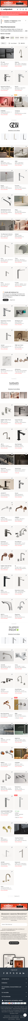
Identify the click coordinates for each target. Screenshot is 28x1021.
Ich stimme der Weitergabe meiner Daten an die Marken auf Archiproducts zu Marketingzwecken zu (12, 930)
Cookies (22, 1016)
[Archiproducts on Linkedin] (23, 973)
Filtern (3, 43)
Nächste (16, 896)
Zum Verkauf (14, 43)
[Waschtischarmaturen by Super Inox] (12, 38)
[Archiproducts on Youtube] (20, 973)
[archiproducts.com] (7, 9)
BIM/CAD (23, 43)
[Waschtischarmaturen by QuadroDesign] (22, 38)
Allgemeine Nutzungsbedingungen (11, 1017)
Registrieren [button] (14, 20)
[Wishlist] (20, 9)
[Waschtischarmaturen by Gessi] (3, 38)
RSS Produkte (11, 1019)
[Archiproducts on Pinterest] (10, 973)
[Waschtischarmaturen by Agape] (7, 38)
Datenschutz (7, 1016)
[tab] (14, 979)
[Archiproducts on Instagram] (7, 973)
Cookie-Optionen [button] (15, 1016)
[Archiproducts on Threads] (17, 973)
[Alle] (14, 136)
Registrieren (15, 942)
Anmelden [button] (6, 20)
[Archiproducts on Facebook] (4, 973)
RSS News (22, 1017)
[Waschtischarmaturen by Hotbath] (17, 38)
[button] (25, 20)
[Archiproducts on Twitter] (13, 973)
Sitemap (18, 1019)
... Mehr (25, 31)
